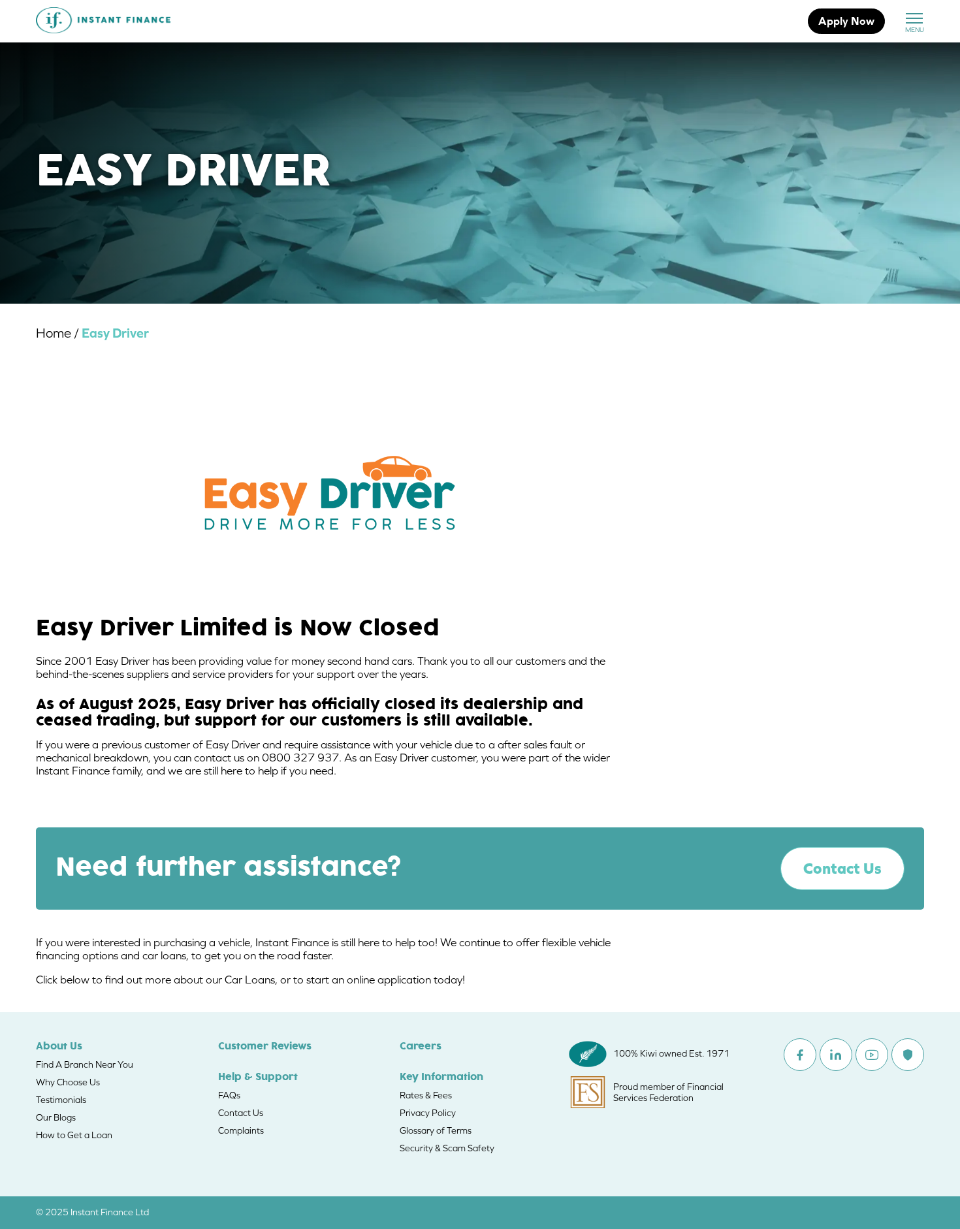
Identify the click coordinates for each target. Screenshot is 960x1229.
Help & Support (258, 1077)
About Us (59, 1046)
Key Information (441, 1077)
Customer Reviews (265, 1046)
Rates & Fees (426, 1095)
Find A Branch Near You (84, 1064)
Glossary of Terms (436, 1130)
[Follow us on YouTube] (872, 1054)
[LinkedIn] (836, 1054)
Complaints (241, 1130)
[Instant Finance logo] (103, 21)
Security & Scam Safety (447, 1148)
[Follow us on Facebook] (800, 1054)
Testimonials (61, 1099)
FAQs (229, 1095)
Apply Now (846, 20)
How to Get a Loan (74, 1135)
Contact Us (842, 868)
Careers (420, 1046)
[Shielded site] (907, 1054)
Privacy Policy (428, 1113)
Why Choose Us (68, 1082)
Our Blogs (56, 1117)
